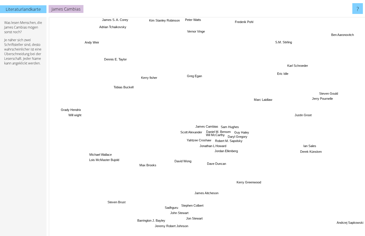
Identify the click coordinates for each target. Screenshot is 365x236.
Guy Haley (241, 132)
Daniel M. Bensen (219, 132)
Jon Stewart (195, 219)
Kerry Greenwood (249, 182)
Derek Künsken (310, 154)
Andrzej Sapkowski (350, 223)
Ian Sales (309, 149)
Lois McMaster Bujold (104, 159)
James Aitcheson (205, 193)
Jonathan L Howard (213, 146)
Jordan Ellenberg (226, 151)
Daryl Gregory (238, 136)
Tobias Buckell (123, 87)
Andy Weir (91, 42)
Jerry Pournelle (320, 95)
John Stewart (180, 213)
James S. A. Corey (115, 20)
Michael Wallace (100, 154)
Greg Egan (194, 76)
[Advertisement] (23, 133)
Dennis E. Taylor (115, 59)
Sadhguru (173, 208)
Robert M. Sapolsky (228, 141)
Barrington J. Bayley (153, 221)
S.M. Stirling (281, 41)
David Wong (182, 160)
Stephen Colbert (194, 205)
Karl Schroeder (297, 65)
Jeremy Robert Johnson (171, 226)
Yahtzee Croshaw (199, 140)
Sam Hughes (230, 126)
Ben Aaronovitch (342, 34)
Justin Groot (304, 118)
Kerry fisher (149, 77)
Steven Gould (326, 90)
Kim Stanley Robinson (164, 20)
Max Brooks (147, 165)
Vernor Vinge (196, 31)
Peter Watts (193, 20)
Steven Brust (117, 202)
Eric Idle (281, 73)
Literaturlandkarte (23, 9)
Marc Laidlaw (264, 100)
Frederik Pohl (243, 21)
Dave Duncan (216, 163)
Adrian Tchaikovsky (112, 27)
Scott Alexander (192, 132)
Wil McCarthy (215, 135)
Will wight (74, 116)
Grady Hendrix (70, 111)
